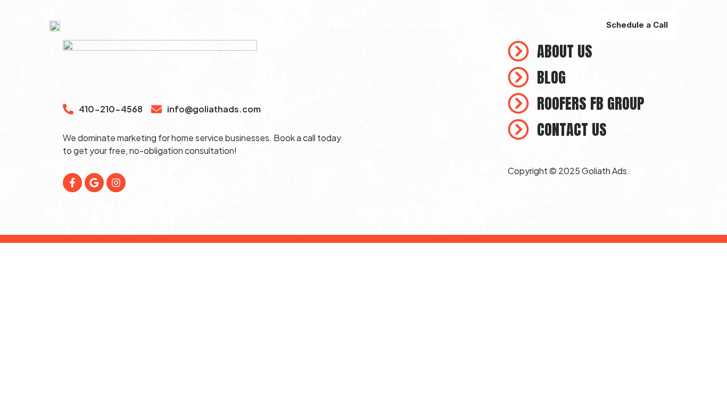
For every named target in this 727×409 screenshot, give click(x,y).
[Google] (94, 182)
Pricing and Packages (419, 25)
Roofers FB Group (323, 25)
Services (241, 25)
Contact (565, 25)
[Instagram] (116, 182)
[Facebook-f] (72, 182)
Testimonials (505, 25)
